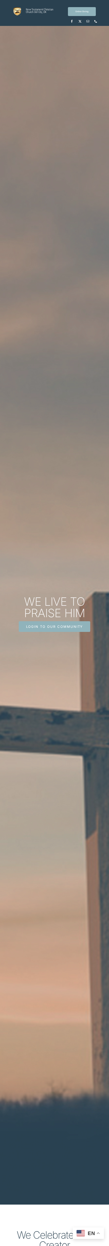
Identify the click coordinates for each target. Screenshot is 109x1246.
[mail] (87, 21)
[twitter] (80, 21)
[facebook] (71, 21)
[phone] (95, 21)
